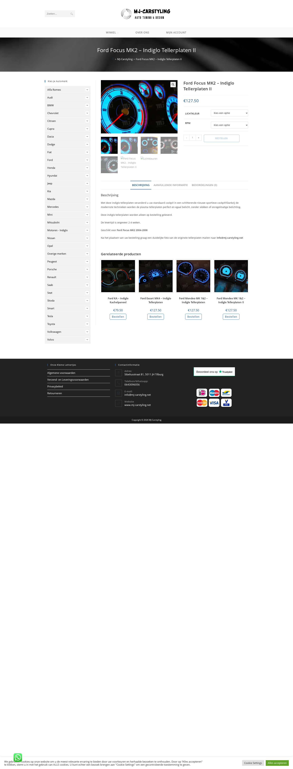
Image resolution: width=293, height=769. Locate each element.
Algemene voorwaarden (61, 372)
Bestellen (221, 138)
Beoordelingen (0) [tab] (204, 185)
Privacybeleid (55, 386)
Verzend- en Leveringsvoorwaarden (68, 379)
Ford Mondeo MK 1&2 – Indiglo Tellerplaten (193, 300)
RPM (187, 123)
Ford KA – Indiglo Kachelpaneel (118, 300)
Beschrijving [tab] (141, 185)
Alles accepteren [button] (277, 763)
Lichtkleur (192, 113)
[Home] (113, 59)
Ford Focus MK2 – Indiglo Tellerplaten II (159, 59)
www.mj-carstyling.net (137, 405)
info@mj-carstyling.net (137, 394)
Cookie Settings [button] (253, 763)
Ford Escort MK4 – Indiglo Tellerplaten (155, 300)
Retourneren (54, 393)
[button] (173, 84)
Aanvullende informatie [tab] (171, 185)
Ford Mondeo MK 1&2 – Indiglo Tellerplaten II (231, 300)
